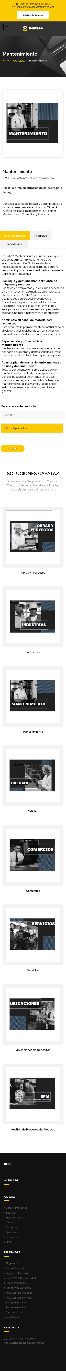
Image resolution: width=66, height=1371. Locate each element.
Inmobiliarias (12, 1317)
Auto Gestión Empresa (18, 1297)
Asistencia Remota (33, 15)
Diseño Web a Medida (18, 1288)
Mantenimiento (14, 1217)
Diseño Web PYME (16, 1283)
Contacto (11, 1327)
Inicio (6, 60)
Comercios (11, 1227)
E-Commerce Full (15, 1307)
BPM (8, 1242)
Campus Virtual (14, 1312)
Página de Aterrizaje (17, 1273)
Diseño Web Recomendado (21, 1278)
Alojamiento (12, 1263)
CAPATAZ (19, 60)
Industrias (11, 1212)
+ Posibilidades (14, 244)
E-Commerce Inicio (16, 1302)
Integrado (40, 236)
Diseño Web (12, 1252)
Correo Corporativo (16, 1268)
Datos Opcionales (16, 428)
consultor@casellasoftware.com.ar (35, 7)
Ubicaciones (12, 1237)
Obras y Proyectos (16, 1207)
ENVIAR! (12, 448)
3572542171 (10, 1338)
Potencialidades (14, 236)
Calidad (9, 1222)
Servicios (10, 1232)
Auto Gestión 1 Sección (18, 1292)
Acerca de (11, 1180)
